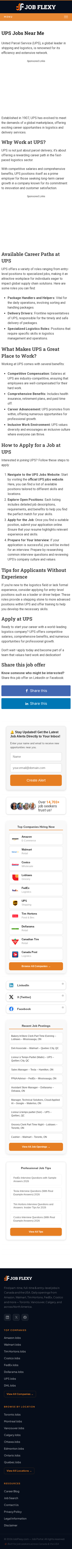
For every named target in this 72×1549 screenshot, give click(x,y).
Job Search (11, 1498)
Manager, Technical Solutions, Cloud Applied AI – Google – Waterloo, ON (35, 1102)
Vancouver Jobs (14, 1428)
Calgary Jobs (12, 1435)
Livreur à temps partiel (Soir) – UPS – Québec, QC (31, 1114)
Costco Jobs (12, 1358)
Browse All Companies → (36, 966)
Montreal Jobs (13, 1421)
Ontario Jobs (12, 1455)
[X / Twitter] (16, 1317)
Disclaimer (10, 1525)
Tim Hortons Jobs (15, 1351)
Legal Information (15, 1518)
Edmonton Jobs (14, 1448)
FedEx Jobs (11, 1365)
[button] (36, 17)
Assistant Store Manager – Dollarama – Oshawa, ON (32, 1089)
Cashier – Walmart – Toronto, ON (29, 1137)
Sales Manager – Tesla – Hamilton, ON (32, 1069)
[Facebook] (25, 1317)
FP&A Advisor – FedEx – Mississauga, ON (33, 1078)
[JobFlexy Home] (36, 6)
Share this (38, 691)
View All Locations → (19, 1470)
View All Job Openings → (36, 1146)
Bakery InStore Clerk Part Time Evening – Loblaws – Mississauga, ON (33, 1038)
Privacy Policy (13, 1511)
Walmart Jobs (12, 1344)
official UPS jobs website (45, 479)
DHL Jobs (10, 1385)
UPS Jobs (10, 1378)
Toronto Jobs (12, 1414)
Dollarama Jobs (14, 1371)
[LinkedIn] (7, 1317)
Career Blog (11, 1491)
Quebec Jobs (12, 1462)
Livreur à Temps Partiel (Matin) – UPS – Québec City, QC (32, 1059)
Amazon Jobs (12, 1337)
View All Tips (36, 1231)
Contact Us (11, 1505)
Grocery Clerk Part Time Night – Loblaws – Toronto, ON (34, 1126)
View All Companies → (20, 1394)
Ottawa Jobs (12, 1441)
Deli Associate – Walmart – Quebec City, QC (35, 1048)
